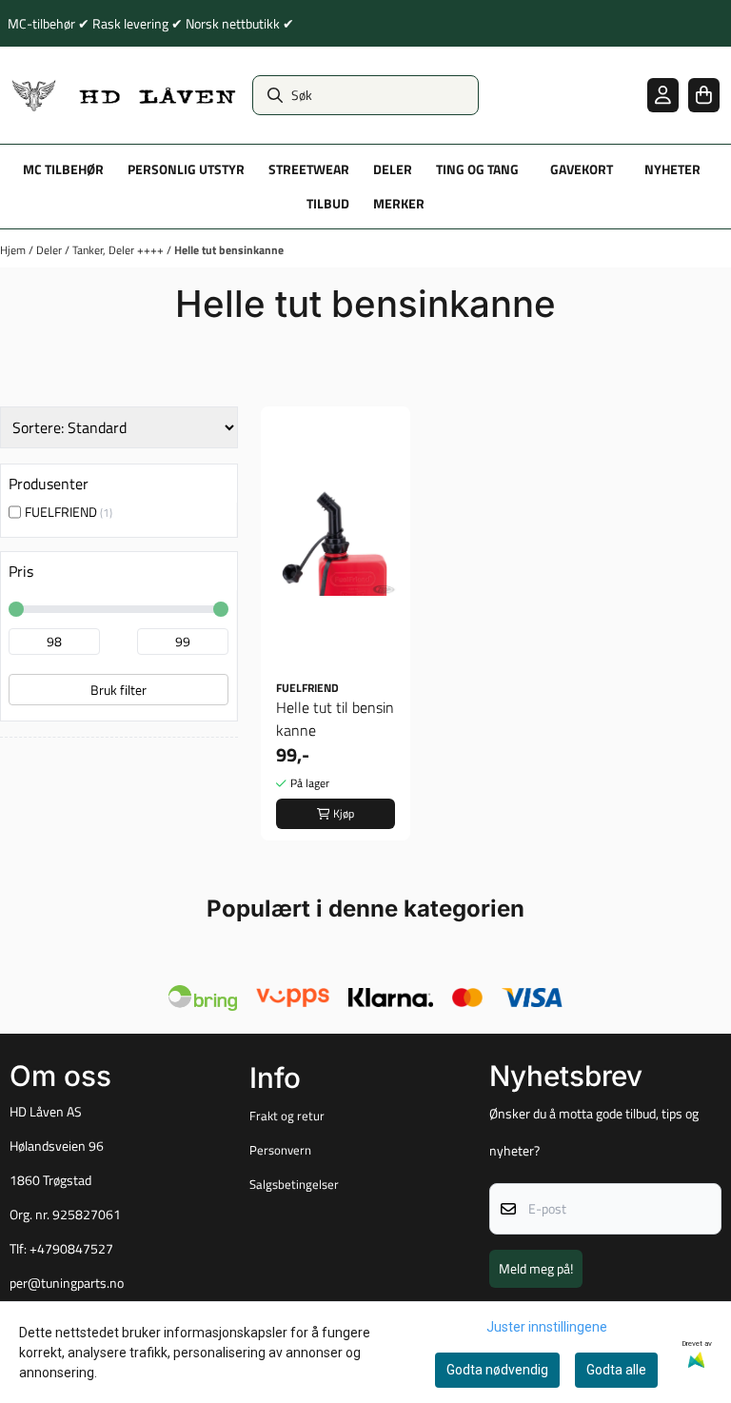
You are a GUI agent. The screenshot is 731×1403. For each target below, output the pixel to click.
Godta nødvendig (497, 1369)
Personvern (280, 1149)
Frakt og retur (287, 1115)
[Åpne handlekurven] (704, 94)
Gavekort (581, 169)
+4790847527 (71, 1248)
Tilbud (327, 203)
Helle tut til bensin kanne (335, 718)
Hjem (14, 250)
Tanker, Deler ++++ (119, 250)
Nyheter (672, 169)
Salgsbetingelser (294, 1184)
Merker (399, 203)
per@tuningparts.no (67, 1283)
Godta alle (616, 1369)
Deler (50, 250)
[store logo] (124, 95)
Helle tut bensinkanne (229, 250)
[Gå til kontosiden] (663, 94)
